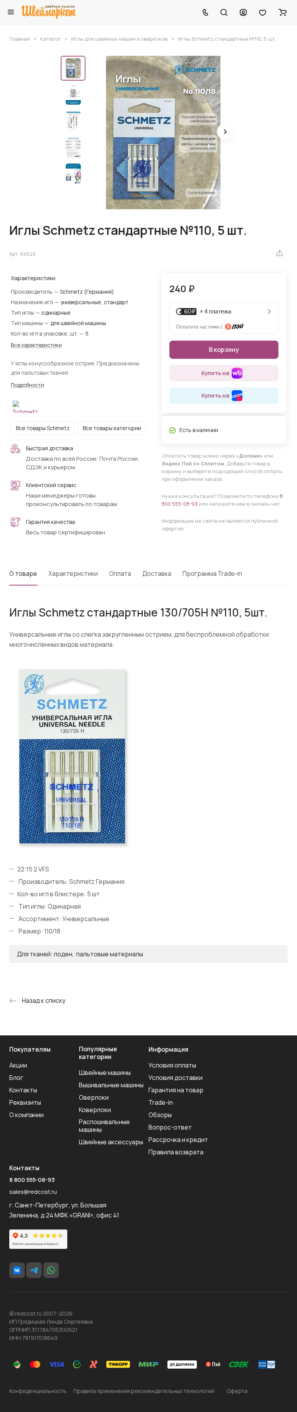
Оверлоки (94, 1097)
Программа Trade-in (212, 573)
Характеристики (73, 573)
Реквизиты (25, 1102)
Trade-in (160, 1102)
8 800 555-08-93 (32, 1179)
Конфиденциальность (38, 1391)
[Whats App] (51, 1270)
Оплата (120, 573)
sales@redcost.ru (33, 1192)
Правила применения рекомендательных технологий (143, 1391)
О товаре (23, 573)
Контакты (23, 1090)
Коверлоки (95, 1109)
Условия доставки (175, 1077)
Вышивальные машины (111, 1085)
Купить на (215, 373)
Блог (16, 1077)
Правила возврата (175, 1152)
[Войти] (243, 12)
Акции (18, 1065)
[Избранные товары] (262, 12)
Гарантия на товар (175, 1090)
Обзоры (160, 1115)
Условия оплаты (172, 1065)
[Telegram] (34, 1270)
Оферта (237, 1391)
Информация (168, 1049)
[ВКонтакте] (17, 1270)
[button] (224, 131)
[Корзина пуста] (282, 12)
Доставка (156, 573)
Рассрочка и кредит (178, 1139)
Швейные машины (105, 1072)
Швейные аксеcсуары (111, 1142)
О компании (26, 1115)
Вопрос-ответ (170, 1127)
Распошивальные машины (104, 1126)
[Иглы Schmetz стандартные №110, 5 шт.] (163, 132)
